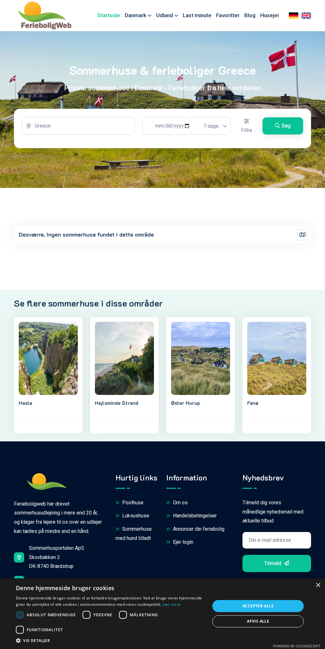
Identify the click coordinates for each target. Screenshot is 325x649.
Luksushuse (135, 516)
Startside (108, 15)
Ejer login (182, 542)
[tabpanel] (162, 128)
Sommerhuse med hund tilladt (134, 533)
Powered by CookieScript (296, 646)
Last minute (197, 15)
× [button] (317, 585)
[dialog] (162, 613)
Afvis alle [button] (258, 621)
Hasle (25, 403)
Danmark (135, 15)
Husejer (269, 15)
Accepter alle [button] (258, 606)
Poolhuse (132, 503)
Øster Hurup (185, 403)
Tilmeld (273, 563)
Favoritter (228, 15)
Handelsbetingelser (194, 516)
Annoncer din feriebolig (198, 529)
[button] (110, 640)
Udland (164, 15)
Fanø (252, 403)
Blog (249, 15)
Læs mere (171, 604)
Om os (180, 503)
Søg (286, 126)
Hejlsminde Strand (116, 403)
